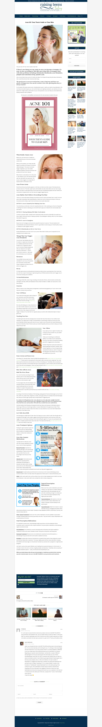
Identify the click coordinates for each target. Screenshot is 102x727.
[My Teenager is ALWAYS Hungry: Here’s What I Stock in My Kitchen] (72, 138)
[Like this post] (37, 593)
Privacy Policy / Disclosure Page (58, 0)
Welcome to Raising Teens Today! (34, 0)
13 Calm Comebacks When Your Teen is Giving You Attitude (72, 89)
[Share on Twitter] (39, 593)
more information (30, 585)
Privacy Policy (62, 722)
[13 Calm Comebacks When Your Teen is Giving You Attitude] (23, 612)
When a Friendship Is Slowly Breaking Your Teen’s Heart (81, 100)
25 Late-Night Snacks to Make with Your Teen (80, 116)
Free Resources (72, 16)
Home (21, 16)
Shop (79, 16)
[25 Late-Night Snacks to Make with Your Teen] (81, 111)
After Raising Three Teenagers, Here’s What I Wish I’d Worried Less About (81, 145)
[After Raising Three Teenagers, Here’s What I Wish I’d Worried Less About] (81, 138)
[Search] (81, 16)
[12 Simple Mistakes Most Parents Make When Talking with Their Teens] (39, 612)
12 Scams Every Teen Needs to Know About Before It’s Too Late (81, 129)
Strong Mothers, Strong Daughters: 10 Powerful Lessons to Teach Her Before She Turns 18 (72, 130)
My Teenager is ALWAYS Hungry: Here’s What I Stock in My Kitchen (71, 145)
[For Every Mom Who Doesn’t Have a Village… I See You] (72, 111)
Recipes (55, 16)
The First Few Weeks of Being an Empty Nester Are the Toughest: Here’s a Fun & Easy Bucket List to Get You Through (72, 103)
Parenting (35, 16)
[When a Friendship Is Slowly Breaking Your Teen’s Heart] (81, 95)
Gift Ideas (62, 16)
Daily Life (27, 16)
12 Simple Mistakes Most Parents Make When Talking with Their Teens (81, 89)
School (42, 16)
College (49, 16)
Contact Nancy (48, 0)
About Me (43, 0)
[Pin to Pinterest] (40, 593)
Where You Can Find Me (69, 0)
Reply (62, 629)
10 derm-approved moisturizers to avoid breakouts (29, 367)
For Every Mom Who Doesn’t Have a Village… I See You (72, 117)
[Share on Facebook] (38, 593)
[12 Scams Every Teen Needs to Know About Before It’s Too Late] (81, 123)
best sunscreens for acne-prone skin (54, 365)
